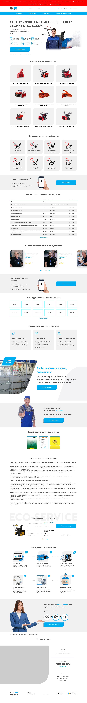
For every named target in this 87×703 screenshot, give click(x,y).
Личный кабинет (63, 8)
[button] (43, 237)
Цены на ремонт (32, 13)
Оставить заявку (20, 49)
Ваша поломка (19, 13)
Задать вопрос (66, 182)
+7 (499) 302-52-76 (73, 8)
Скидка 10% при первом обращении (63, 13)
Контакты (31, 8)
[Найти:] (45, 8)
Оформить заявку (45, 13)
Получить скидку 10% (54, 624)
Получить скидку (66, 526)
